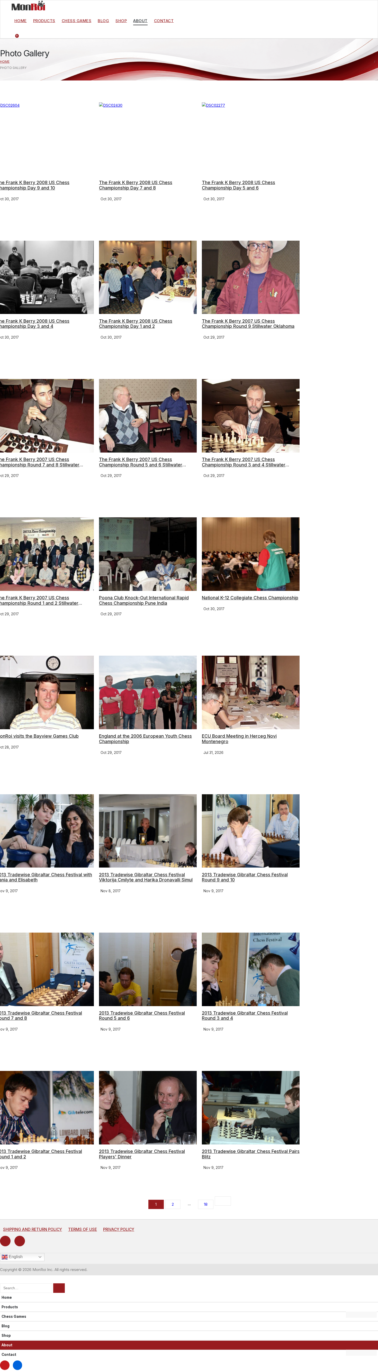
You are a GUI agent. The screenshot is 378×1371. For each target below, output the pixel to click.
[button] (3, 1280)
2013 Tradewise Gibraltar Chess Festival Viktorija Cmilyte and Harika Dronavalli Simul (146, 877)
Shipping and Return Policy (32, 1229)
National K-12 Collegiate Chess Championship (250, 597)
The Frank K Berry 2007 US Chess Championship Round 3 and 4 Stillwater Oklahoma (243, 465)
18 (206, 1204)
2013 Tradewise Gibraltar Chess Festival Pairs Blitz (251, 1154)
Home (20, 20)
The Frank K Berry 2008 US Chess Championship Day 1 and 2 (135, 323)
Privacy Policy (118, 1229)
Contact (164, 20)
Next (223, 1201)
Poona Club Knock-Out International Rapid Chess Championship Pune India (144, 600)
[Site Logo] (28, 5)
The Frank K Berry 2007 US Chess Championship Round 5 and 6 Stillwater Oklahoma (140, 465)
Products (44, 20)
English (15, 1257)
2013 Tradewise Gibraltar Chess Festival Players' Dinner (142, 1154)
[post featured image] (148, 139)
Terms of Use (82, 1229)
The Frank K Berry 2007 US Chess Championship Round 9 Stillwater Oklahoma (248, 323)
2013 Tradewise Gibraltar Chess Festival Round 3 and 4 (245, 1015)
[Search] (59, 1288)
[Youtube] (5, 1241)
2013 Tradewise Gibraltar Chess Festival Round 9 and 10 (245, 877)
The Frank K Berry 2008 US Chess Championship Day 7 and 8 (135, 185)
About (140, 20)
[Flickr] (19, 1241)
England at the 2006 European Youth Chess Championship (145, 738)
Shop (121, 20)
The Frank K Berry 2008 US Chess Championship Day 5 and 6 (238, 185)
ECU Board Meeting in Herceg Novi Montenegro (239, 738)
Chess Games (77, 20)
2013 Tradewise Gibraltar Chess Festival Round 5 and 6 (142, 1015)
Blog (103, 20)
